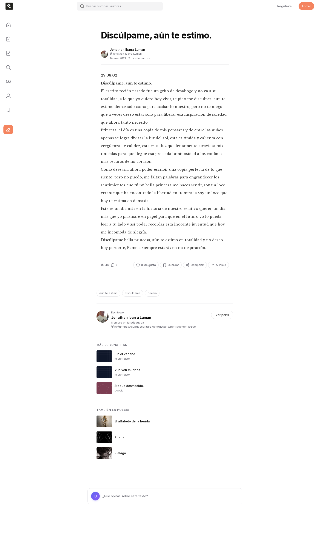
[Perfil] (7, 96)
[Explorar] (7, 68)
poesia (152, 293)
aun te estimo (108, 293)
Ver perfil (222, 315)
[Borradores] (7, 54)
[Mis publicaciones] (7, 39)
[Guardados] (7, 110)
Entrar (306, 6)
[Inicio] (7, 25)
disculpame (132, 293)
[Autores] (7, 82)
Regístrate (284, 6)
